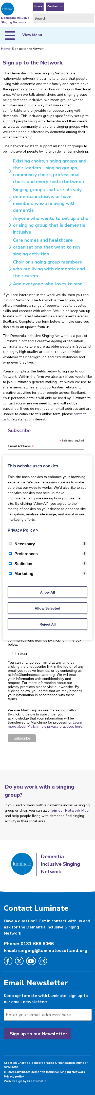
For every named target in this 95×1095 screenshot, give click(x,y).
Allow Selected (47, 608)
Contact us (55, 6)
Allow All (47, 592)
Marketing (23, 573)
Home (38, 6)
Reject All (48, 624)
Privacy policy (14, 1076)
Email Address (21, 446)
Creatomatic (36, 1081)
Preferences (26, 553)
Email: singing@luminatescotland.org (45, 950)
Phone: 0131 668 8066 (29, 944)
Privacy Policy (23, 530)
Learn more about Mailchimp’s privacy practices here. (45, 724)
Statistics (23, 563)
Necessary (24, 544)
